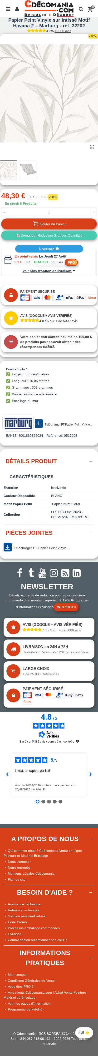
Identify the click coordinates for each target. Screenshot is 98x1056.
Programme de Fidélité (25, 1009)
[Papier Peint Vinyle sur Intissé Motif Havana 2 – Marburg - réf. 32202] (92, 147)
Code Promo (17, 922)
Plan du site (16, 879)
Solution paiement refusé (26, 916)
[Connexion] (17, 8)
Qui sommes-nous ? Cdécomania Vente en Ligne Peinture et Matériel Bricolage (43, 853)
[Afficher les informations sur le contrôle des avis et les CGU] (77, 741)
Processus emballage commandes (34, 928)
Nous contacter (19, 861)
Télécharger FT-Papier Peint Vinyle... (68, 424)
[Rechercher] (80, 8)
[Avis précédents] (7, 774)
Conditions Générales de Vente (31, 980)
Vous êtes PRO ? (21, 986)
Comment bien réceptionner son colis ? (37, 940)
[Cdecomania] (49, 8)
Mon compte (17, 975)
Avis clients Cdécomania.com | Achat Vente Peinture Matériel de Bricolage (45, 995)
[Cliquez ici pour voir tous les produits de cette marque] (18, 423)
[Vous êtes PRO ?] (6, 987)
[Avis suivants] (90, 774)
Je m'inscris (68, 607)
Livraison (47, 249)
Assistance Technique (24, 904)
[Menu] (8, 8)
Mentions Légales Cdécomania (31, 873)
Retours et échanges (23, 910)
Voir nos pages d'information (29, 1003)
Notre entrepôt (19, 867)
